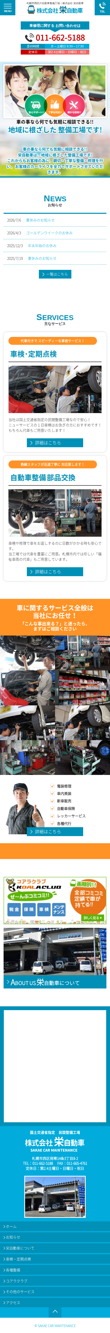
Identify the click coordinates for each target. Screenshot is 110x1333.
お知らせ (13, 1236)
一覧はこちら (57, 273)
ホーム (11, 1226)
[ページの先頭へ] (55, 1311)
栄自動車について (20, 1247)
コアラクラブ (16, 1280)
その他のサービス (20, 1291)
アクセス (13, 1302)
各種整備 (13, 1269)
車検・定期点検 (18, 1258)
